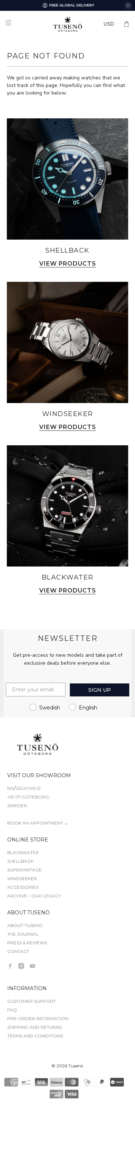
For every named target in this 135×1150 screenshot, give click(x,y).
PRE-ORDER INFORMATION (37, 1018)
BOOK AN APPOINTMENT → (37, 823)
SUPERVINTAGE (24, 870)
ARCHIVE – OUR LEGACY (34, 895)
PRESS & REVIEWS (27, 942)
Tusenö (75, 1065)
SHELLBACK (20, 861)
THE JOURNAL (23, 934)
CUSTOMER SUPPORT (31, 1001)
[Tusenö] (68, 24)
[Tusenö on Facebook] (10, 966)
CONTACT (18, 951)
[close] (128, 5)
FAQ (12, 1010)
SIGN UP (99, 690)
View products (67, 264)
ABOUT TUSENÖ (25, 925)
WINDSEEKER (22, 878)
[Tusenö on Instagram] (21, 966)
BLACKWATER (23, 852)
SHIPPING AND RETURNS (34, 1027)
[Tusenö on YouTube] (32, 966)
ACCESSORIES (23, 887)
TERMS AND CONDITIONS (35, 1036)
